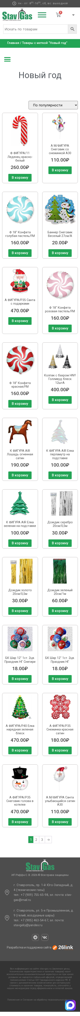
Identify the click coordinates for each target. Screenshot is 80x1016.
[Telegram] (35, 937)
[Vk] (44, 937)
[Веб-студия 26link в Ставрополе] (62, 947)
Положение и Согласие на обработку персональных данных (40, 999)
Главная (13, 43)
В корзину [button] (20, 178)
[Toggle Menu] (42, 14)
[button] (7, 59)
